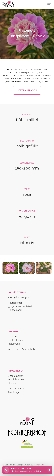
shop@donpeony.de (18, 297)
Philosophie (14, 343)
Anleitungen (14, 392)
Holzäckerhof (15, 302)
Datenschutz (28, 349)
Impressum (14, 349)
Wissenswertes (16, 388)
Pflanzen (12, 383)
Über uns (13, 336)
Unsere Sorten (15, 375)
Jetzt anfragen (27, 90)
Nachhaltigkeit (15, 340)
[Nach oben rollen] (48, 462)
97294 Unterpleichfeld (20, 306)
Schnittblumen (16, 379)
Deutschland (15, 310)
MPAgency (39, 465)
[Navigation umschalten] (49, 4)
